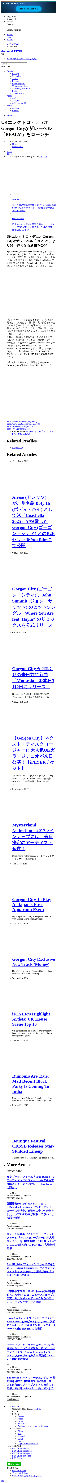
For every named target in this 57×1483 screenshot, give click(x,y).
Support (21, 1436)
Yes (40, 156)
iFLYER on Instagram (22, 1453)
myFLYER (11, 44)
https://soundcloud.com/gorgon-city (22, 421)
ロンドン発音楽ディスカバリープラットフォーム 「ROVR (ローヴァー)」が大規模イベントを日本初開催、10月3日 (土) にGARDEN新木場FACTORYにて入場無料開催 (31, 1241)
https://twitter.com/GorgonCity (20, 426)
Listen (20, 146)
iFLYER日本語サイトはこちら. (22, 58)
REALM (16, 434)
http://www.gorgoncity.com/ (19, 429)
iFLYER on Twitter (20, 1448)
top (2, 1480)
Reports (15, 110)
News (9, 106)
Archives (16, 108)
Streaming (16, 76)
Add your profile (19, 103)
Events (10, 34)
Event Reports (18, 83)
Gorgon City (30, 431)
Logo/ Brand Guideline (28, 1443)
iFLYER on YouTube (21, 1456)
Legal (20, 1438)
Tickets (15, 78)
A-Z (14, 98)
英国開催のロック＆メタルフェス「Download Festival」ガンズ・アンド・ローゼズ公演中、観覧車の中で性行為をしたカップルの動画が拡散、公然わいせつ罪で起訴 (30, 1210)
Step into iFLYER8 (28, 8)
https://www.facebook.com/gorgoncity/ (23, 424)
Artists (9, 96)
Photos (10, 39)
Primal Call (25, 434)
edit (18, 44)
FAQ (20, 1433)
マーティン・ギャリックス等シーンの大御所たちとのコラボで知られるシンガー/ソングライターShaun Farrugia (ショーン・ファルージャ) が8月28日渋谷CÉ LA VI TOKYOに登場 (31, 1352)
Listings (15, 73)
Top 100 (16, 101)
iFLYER (16, 1406)
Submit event (18, 93)
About (20, 1431)
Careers (21, 1441)
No (45, 156)
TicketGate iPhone (20, 1473)
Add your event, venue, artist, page (33, 1426)
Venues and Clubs (20, 86)
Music (15, 146)
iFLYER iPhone (19, 1470)
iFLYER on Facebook (22, 1451)
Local (14, 91)
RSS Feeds (17, 1458)
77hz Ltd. (36, 1409)
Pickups (15, 81)
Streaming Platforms (21, 88)
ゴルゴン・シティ (45, 431)
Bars (9, 37)
